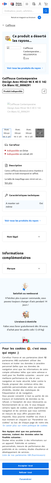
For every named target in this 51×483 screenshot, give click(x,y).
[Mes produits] (34, 4)
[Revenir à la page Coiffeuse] (3, 25)
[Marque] (39, 268)
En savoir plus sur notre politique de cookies (25, 425)
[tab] (6, 133)
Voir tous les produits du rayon (24, 67)
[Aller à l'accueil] (4, 4)
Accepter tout (25, 465)
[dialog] (25, 413)
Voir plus (8, 183)
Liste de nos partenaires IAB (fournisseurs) (23, 455)
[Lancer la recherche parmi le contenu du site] (46, 10)
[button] (27, 4)
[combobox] (25, 11)
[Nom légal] (39, 236)
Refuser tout (25, 472)
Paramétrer (25, 479)
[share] (44, 91)
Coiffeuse (10, 25)
